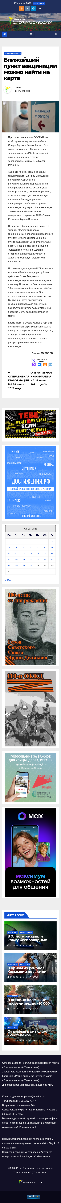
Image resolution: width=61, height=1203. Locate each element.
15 (45, 553)
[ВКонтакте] (39, 365)
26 (23, 565)
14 (37, 553)
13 (30, 553)
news (18, 87)
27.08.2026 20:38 (18, 945)
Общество (12, 932)
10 (9, 553)
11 (16, 553)
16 (52, 553)
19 (23, 559)
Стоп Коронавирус (13, 53)
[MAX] (34, 365)
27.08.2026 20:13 (18, 977)
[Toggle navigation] (31, 34)
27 (30, 565)
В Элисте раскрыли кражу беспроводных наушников (27, 940)
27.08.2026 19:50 (18, 1009)
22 (45, 559)
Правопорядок (26, 932)
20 (30, 559)
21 (37, 559)
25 (16, 565)
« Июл (8, 580)
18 (16, 559)
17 (9, 559)
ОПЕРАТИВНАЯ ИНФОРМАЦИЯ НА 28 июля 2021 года (18, 382)
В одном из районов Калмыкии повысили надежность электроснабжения (26, 973)
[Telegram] (50, 365)
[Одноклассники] (45, 365)
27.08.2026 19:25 (18, 1041)
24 (9, 565)
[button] (56, 34)
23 (52, 559)
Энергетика (25, 964)
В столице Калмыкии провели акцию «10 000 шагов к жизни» (28, 1003)
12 (23, 553)
